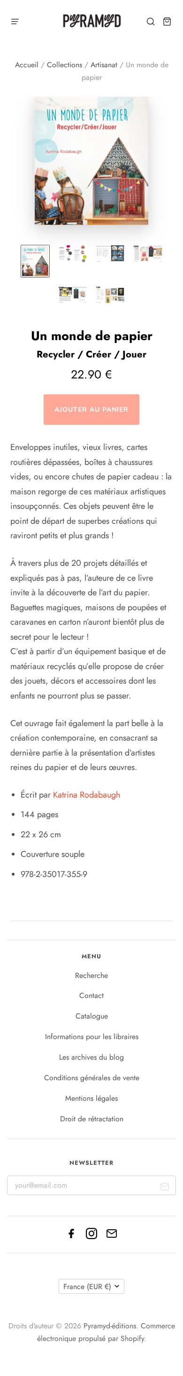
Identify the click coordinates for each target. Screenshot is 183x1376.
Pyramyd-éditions (110, 1325)
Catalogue (92, 1016)
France (87, 1286)
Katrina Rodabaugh (86, 795)
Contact (91, 995)
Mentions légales (91, 1098)
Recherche (91, 975)
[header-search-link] (151, 21)
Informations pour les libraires (91, 1036)
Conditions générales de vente (91, 1077)
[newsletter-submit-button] (165, 1189)
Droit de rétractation (91, 1118)
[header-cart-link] (167, 21)
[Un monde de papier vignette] (35, 261)
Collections (64, 64)
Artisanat (104, 64)
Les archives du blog (91, 1057)
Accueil (26, 64)
